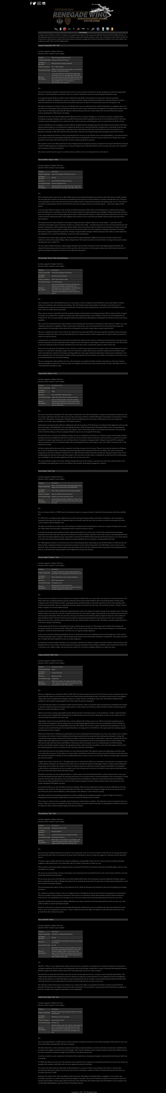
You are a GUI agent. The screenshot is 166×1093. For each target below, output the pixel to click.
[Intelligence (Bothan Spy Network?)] (60, 30)
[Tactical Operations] (98, 30)
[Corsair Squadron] (78, 30)
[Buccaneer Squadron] (74, 30)
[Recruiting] (65, 30)
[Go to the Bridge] (56, 30)
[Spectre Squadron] (83, 30)
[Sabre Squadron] (88, 30)
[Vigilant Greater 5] (107, 30)
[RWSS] (93, 30)
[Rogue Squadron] (69, 30)
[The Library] (112, 30)
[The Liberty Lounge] (103, 30)
